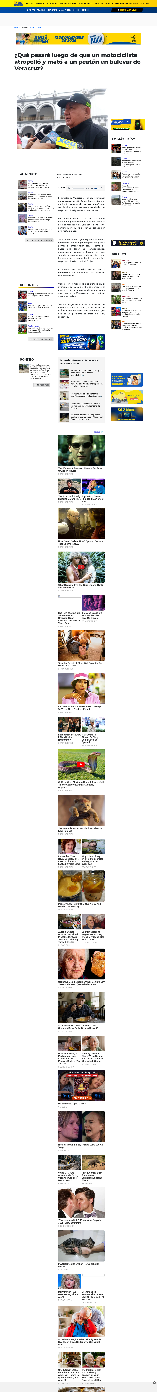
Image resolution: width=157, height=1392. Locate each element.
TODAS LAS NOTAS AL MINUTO (40, 240)
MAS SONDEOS (43, 385)
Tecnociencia (145, 3)
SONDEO (27, 359)
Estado (63, 3)
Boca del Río (52, 3)
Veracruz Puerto (35, 27)
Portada (30, 3)
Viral (61, 10)
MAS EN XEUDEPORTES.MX (42, 339)
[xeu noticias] (18, 3)
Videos (68, 10)
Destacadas (52, 10)
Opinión (76, 10)
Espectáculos (121, 3)
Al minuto (30, 10)
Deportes (98, 3)
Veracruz (40, 3)
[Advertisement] (36, 262)
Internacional (85, 3)
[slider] (78, 188)
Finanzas (41, 10)
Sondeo (85, 10)
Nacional (72, 3)
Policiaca (108, 3)
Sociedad (133, 3)
